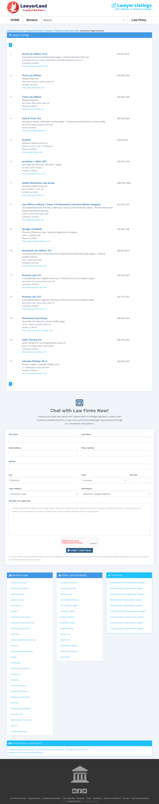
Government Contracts (20, 668)
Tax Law (14, 725)
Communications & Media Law (23, 640)
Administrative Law (19, 582)
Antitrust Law (16, 605)
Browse (32, 20)
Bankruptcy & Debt (68, 588)
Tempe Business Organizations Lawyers (126, 622)
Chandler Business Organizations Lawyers (127, 582)
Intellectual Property (19, 691)
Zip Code (133, 475)
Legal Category (15, 488)
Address (12, 461)
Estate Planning (66, 628)
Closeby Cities (116, 575)
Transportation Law (19, 731)
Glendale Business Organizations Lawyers (127, 594)
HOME (14, 20)
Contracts (15, 645)
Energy (13, 657)
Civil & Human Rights (69, 605)
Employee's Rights (67, 622)
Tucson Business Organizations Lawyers (126, 628)
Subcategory (86, 488)
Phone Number (87, 448)
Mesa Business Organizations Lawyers (126, 600)
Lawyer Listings (134, 5)
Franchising (15, 663)
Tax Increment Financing (21, 720)
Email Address (15, 448)
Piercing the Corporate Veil (77, 749)
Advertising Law (17, 594)
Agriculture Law (17, 600)
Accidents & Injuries (68, 582)
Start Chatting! (80, 550)
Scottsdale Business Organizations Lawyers (128, 611)
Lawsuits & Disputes (68, 651)
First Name (13, 434)
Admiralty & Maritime (20, 588)
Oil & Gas (14, 703)
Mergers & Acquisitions (20, 697)
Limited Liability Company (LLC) (22, 749)
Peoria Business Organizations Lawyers (126, 605)
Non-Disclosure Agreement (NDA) (50, 749)
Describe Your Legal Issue (20, 501)
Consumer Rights (67, 611)
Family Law (64, 634)
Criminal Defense (67, 617)
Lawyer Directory (34, 30)
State (83, 475)
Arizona (49, 30)
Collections (15, 634)
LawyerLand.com (15, 30)
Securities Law (17, 714)
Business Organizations (20, 628)
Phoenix (59, 30)
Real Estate (65, 657)
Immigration (16, 674)
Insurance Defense (18, 685)
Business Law (71, 30)
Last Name (86, 434)
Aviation (14, 611)
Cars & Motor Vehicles (69, 600)
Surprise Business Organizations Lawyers (127, 617)
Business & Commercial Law (22, 622)
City (10, 475)
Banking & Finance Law (20, 617)
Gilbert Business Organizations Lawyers (126, 588)
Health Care (65, 640)
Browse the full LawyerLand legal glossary (26, 752)
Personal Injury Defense (21, 708)
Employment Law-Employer (22, 651)
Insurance (15, 680)
